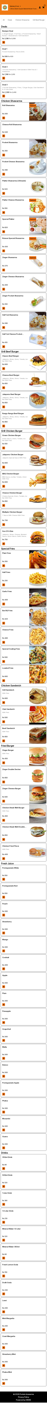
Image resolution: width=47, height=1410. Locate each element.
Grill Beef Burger (39, 20)
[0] (43, 7)
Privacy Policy (23, 1397)
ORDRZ (28, 1400)
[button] (3, 42)
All (3, 20)
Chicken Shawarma (22, 20)
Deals (10, 20)
